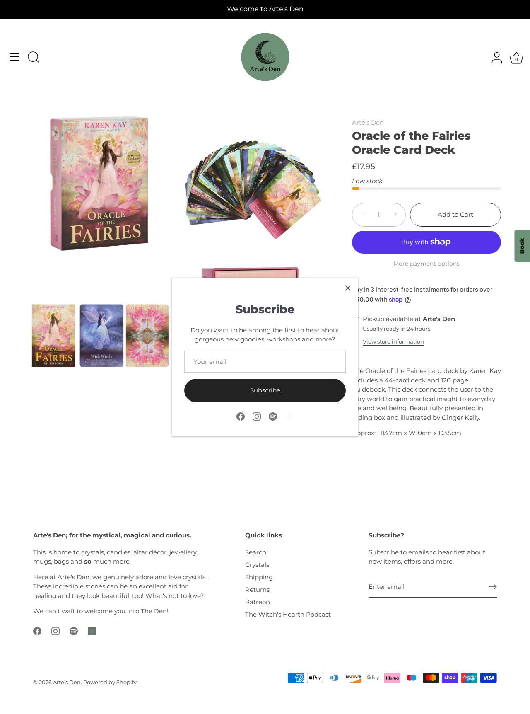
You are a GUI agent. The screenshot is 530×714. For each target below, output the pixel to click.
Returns (257, 589)
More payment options (426, 263)
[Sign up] (493, 587)
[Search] (33, 58)
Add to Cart (455, 214)
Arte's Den (368, 122)
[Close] (348, 288)
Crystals (257, 565)
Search (255, 552)
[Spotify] (273, 416)
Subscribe (265, 390)
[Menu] (14, 57)
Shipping (259, 577)
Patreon (257, 602)
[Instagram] (257, 416)
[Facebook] (240, 416)
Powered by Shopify (110, 682)
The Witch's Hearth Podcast (288, 614)
